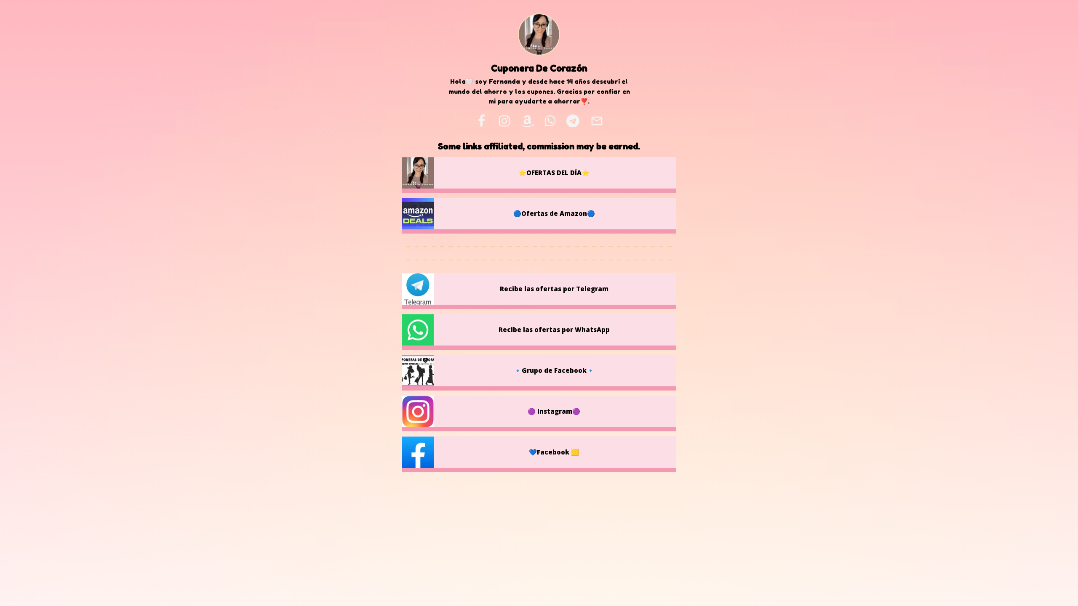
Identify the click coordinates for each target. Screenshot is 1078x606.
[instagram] (504, 121)
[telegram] (572, 121)
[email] (596, 121)
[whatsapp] (550, 121)
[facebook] (481, 121)
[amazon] (527, 121)
